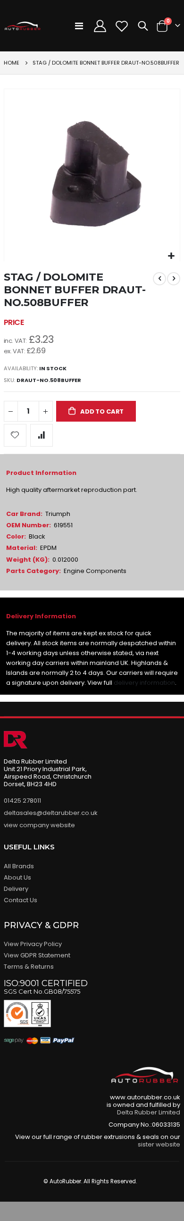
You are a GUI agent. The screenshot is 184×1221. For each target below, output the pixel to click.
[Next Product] (173, 278)
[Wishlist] (122, 26)
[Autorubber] (23, 26)
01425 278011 (22, 800)
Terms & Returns (29, 966)
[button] (171, 256)
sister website (159, 1144)
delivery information (144, 682)
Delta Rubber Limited (148, 1112)
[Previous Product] (159, 278)
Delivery (16, 888)
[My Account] (99, 26)
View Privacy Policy (33, 943)
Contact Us (20, 900)
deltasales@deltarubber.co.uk (51, 812)
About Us (17, 877)
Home (11, 62)
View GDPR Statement (37, 955)
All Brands (19, 866)
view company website (39, 825)
